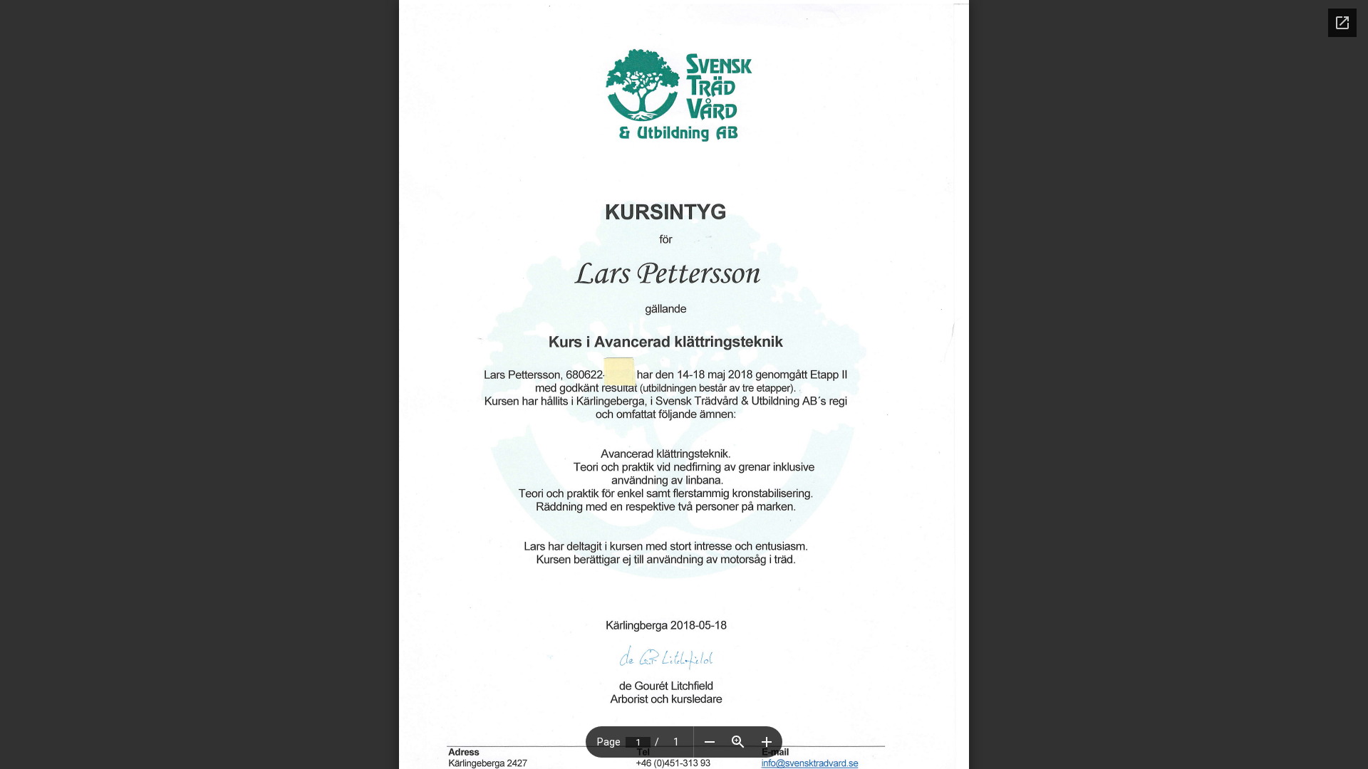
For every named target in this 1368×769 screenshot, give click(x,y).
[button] (709, 742)
